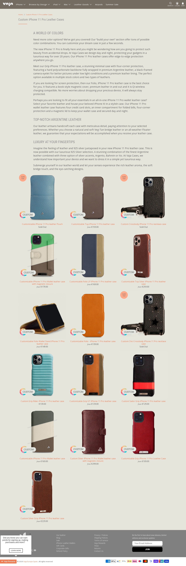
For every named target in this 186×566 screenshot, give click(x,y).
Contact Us (98, 551)
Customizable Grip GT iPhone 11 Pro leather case (93, 401)
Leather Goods (81, 4)
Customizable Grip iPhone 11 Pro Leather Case (143, 458)
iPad (55, 4)
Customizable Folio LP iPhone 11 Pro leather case (93, 281)
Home (20, 14)
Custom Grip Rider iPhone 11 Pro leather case (42, 401)
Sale (58, 540)
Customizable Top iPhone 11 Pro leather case (93, 224)
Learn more (16, 550)
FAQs (96, 546)
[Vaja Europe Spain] (8, 4)
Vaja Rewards (99, 543)
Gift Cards (60, 546)
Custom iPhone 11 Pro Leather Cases (39, 14)
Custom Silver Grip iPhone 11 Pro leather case (42, 518)
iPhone (19, 4)
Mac (66, 4)
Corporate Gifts (62, 548)
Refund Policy (61, 551)
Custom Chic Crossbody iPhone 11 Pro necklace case (143, 342)
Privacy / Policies (101, 535)
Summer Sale (112, 4)
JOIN (147, 549)
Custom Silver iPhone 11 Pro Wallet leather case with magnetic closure (93, 459)
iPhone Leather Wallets (65, 543)
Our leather (61, 535)
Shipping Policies (101, 538)
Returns (97, 548)
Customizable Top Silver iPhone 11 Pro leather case (143, 282)
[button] (19, 561)
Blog (58, 538)
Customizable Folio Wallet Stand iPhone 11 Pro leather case (42, 342)
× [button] (30, 534)
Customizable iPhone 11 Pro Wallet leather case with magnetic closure (42, 282)
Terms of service (101, 540)
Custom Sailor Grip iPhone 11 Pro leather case (144, 401)
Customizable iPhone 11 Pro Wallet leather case (42, 458)
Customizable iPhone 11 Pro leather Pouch (42, 224)
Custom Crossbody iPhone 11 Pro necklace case (143, 224)
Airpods (99, 4)
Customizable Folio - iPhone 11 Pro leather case (93, 341)
